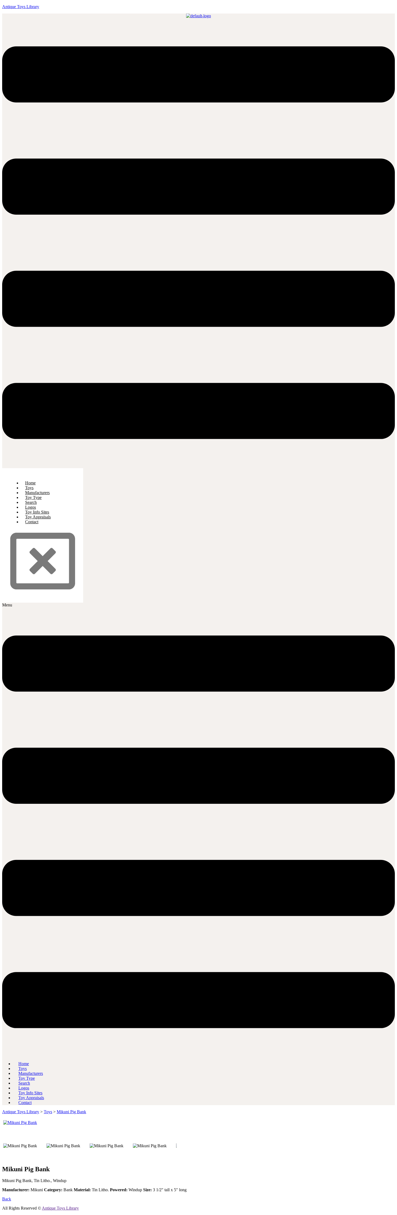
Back (6, 1199)
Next (184, 1120)
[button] (198, 243)
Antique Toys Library (20, 6)
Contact (31, 521)
